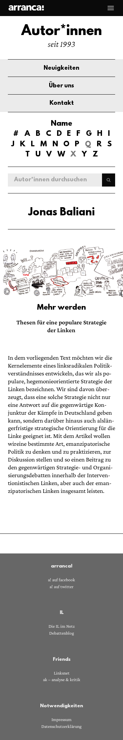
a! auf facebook (61, 579)
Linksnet (62, 673)
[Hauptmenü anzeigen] (111, 8)
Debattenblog (61, 633)
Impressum (61, 719)
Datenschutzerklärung (61, 726)
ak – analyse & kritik (61, 679)
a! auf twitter (61, 586)
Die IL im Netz (62, 626)
